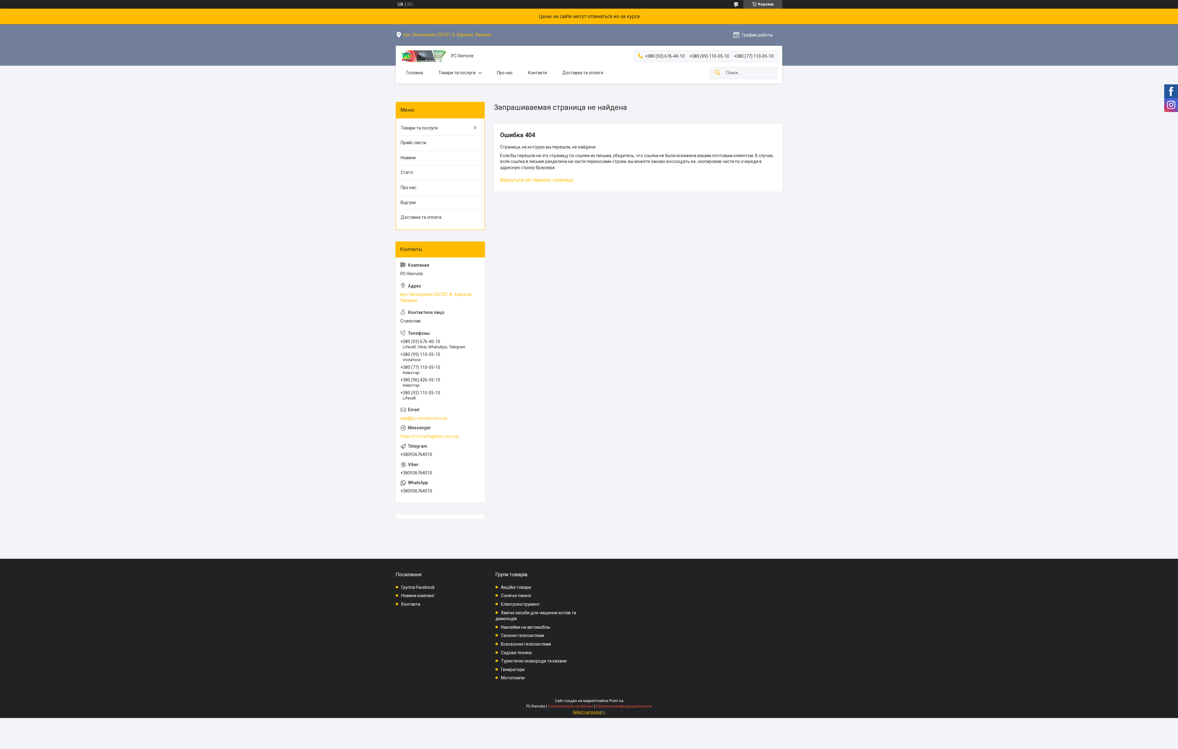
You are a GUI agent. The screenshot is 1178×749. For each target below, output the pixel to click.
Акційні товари (516, 587)
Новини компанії (417, 595)
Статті (407, 172)
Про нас (505, 72)
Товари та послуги (456, 72)
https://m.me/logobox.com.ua (429, 436)
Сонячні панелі (516, 595)
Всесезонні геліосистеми (526, 644)
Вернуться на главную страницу (536, 180)
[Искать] (717, 73)
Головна (414, 72)
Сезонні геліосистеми (522, 635)
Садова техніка (516, 652)
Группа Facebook (418, 587)
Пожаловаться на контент (570, 706)
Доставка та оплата (582, 72)
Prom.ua (616, 701)
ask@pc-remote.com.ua (423, 418)
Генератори (513, 669)
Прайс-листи (413, 142)
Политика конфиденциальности (624, 706)
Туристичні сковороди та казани (534, 660)
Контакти (537, 72)
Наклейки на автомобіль (525, 627)
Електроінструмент (520, 604)
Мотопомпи (513, 677)
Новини (408, 157)
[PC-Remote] (423, 56)
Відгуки (408, 202)
